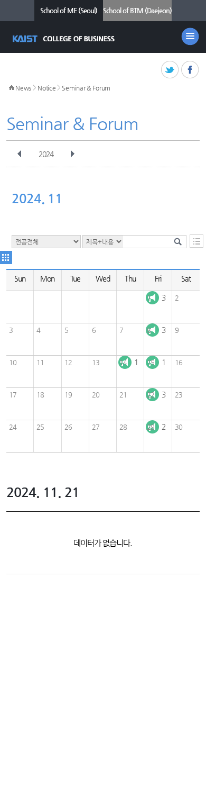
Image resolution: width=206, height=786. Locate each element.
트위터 (170, 70)
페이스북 (190, 70)
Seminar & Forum (86, 88)
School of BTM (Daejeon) (137, 10)
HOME (11, 88)
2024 (46, 154)
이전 (19, 154)
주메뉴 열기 (190, 36)
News (23, 88)
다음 (72, 154)
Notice (46, 88)
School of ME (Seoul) (68, 10)
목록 (196, 241)
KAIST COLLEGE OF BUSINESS (64, 38)
